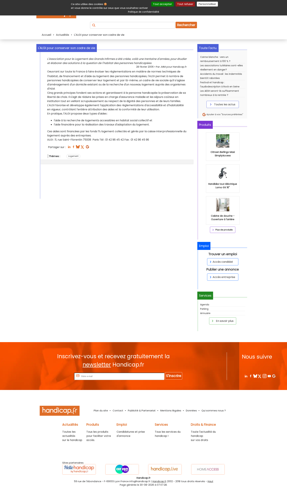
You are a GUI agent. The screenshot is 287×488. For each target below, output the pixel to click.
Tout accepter (162, 4)
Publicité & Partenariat (142, 410)
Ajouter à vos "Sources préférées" (224, 114)
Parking (204, 309)
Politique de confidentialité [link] (143, 11)
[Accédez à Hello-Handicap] (79, 469)
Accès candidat (223, 262)
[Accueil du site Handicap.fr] (60, 411)
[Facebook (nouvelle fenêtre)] (73, 148)
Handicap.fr (159, 481)
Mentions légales (170, 410)
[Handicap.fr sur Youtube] (269, 376)
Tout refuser (185, 4)
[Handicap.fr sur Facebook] (250, 376)
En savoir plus (224, 321)
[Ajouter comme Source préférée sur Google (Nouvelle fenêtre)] (274, 376)
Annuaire (205, 313)
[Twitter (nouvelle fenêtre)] (83, 148)
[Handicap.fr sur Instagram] (264, 376)
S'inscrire (173, 375)
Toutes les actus (224, 104)
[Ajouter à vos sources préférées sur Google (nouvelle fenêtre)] (87, 148)
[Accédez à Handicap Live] (165, 469)
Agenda (204, 304)
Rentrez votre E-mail (60, 376)
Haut (210, 481)
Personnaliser (207, 4)
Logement (73, 156)
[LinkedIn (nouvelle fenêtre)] (69, 148)
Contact (118, 410)
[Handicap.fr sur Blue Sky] (255, 376)
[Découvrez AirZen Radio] (122, 469)
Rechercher (186, 25)
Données (191, 410)
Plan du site (101, 410)
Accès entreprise (224, 277)
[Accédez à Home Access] (208, 469)
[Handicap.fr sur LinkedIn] (246, 376)
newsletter (97, 365)
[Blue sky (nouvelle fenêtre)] (78, 148)
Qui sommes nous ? (213, 410)
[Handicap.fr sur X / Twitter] (260, 376)
